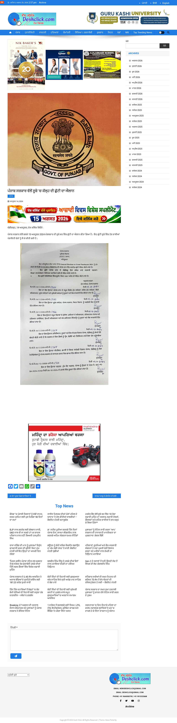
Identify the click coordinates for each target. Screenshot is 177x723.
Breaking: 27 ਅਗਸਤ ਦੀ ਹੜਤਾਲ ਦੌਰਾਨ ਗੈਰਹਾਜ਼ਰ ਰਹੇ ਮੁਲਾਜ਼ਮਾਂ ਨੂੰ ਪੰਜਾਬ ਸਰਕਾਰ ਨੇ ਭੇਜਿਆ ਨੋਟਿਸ (25, 608)
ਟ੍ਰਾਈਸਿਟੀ (30, 32)
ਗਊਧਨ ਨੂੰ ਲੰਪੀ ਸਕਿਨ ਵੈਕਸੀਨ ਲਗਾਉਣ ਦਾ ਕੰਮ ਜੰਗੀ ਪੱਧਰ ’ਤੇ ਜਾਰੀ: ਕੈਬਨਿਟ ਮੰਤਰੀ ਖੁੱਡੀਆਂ (63, 548)
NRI (127, 32)
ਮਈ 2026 (136, 77)
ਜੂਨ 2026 (135, 72)
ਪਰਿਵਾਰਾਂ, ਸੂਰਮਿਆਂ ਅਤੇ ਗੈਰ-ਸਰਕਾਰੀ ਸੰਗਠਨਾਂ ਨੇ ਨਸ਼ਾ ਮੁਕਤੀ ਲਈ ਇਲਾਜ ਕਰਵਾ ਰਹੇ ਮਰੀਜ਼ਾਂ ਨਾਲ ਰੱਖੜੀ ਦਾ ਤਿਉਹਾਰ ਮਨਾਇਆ (101, 549)
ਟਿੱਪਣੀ (13, 627)
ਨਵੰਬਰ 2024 (137, 176)
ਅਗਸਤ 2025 (137, 127)
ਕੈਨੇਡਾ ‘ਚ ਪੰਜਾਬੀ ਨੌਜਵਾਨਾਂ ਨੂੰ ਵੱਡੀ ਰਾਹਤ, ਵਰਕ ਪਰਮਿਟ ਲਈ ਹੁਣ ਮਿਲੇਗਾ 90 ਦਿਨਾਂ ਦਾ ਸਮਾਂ (26, 517)
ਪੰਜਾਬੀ (144, 3)
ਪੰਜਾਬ (17, 32)
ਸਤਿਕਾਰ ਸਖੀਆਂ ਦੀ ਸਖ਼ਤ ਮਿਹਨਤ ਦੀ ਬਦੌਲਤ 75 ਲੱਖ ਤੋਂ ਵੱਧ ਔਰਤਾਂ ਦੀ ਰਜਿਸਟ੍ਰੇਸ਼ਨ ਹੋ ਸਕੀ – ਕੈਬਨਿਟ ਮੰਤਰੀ (100, 579)
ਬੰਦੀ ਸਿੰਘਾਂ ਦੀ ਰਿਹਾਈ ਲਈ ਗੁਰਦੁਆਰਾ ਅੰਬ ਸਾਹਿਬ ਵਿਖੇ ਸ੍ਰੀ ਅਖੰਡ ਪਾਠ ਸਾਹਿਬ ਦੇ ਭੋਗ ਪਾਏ (64, 579)
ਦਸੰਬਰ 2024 (137, 171)
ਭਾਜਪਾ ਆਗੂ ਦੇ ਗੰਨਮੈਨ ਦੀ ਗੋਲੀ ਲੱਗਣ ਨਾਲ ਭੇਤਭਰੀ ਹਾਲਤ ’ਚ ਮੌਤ (108, 496)
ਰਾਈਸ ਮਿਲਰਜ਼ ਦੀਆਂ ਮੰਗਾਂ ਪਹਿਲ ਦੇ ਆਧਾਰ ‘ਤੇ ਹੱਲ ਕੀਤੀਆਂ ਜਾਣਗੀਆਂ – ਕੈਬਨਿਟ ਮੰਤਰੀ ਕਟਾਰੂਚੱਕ (62, 517)
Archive (42, 2)
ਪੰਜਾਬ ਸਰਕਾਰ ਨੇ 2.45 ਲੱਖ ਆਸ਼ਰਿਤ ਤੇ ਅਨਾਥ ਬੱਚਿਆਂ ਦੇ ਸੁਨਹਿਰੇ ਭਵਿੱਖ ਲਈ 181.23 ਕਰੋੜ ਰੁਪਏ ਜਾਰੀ (25, 579)
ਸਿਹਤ (110, 32)
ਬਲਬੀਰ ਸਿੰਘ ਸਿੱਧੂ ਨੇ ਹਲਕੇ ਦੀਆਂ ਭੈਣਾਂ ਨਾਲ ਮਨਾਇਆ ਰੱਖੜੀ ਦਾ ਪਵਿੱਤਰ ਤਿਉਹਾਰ (62, 564)
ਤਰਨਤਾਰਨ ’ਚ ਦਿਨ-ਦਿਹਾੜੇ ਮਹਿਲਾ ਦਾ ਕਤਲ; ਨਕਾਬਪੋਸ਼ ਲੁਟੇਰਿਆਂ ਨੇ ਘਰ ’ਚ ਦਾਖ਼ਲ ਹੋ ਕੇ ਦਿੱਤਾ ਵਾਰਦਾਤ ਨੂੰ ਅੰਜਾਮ (100, 608)
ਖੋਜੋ (127, 41)
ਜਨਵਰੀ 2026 (137, 99)
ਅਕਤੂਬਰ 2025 (138, 116)
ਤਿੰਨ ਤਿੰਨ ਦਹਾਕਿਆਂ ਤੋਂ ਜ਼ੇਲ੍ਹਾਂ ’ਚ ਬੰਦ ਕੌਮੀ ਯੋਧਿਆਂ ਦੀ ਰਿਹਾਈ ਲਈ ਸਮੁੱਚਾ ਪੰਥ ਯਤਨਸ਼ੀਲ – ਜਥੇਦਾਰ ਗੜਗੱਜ (26, 592)
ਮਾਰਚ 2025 (136, 154)
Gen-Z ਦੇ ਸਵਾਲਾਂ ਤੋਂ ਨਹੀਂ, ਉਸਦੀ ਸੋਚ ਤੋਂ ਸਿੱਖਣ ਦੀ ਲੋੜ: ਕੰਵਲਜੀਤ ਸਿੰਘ (101, 562)
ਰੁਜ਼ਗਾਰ (100, 32)
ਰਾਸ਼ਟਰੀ (42, 32)
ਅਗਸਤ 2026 (137, 61)
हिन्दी (155, 3)
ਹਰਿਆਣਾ (55, 32)
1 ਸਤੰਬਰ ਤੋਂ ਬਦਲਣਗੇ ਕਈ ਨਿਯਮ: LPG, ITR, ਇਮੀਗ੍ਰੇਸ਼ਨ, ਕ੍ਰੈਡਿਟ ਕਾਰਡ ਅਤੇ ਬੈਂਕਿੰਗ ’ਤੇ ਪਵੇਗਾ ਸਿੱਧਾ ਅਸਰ (63, 608)
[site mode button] (161, 32)
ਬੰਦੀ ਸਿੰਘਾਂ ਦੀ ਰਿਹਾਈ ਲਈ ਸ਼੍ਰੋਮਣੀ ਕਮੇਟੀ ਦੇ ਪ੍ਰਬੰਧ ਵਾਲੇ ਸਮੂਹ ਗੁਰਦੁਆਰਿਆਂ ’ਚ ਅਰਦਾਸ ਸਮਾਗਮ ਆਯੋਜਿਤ (62, 593)
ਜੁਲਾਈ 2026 (137, 66)
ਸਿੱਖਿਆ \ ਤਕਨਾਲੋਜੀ (83, 32)
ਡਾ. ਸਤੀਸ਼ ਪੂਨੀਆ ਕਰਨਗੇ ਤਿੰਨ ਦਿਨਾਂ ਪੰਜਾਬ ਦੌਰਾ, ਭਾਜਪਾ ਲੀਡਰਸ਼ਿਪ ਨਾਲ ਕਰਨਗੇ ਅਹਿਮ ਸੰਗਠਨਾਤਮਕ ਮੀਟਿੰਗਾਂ (62, 532)
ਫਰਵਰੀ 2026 (137, 94)
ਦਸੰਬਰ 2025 (137, 105)
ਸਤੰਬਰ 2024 (137, 187)
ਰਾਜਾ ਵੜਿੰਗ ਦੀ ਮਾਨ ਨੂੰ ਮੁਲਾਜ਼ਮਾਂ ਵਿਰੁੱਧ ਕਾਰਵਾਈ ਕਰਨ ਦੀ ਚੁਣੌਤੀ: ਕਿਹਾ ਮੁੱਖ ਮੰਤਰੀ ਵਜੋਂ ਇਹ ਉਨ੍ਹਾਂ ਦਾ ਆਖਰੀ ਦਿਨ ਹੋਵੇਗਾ (25, 549)
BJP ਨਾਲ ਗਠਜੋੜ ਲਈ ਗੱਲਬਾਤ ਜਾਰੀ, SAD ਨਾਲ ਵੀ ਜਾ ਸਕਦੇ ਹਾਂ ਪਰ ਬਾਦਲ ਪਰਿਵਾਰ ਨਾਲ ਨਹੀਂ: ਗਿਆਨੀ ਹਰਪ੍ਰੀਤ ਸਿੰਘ (25, 534)
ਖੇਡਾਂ (119, 32)
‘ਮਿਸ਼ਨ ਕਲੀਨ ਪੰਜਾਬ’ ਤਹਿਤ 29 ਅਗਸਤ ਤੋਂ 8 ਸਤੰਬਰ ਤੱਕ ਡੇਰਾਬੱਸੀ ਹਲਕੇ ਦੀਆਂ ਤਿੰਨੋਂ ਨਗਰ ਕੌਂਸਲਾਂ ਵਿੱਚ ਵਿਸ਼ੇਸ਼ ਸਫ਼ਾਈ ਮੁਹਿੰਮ (26, 565)
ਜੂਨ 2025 (135, 138)
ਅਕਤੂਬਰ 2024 (138, 182)
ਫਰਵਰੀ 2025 (137, 160)
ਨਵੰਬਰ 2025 (137, 110)
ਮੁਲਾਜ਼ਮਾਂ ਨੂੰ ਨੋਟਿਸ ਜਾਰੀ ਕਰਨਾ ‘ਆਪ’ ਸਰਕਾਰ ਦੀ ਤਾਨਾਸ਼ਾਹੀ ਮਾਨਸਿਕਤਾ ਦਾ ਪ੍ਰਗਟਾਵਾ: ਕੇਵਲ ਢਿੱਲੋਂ (100, 532)
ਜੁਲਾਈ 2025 (137, 132)
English (165, 3)
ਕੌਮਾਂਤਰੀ (66, 32)
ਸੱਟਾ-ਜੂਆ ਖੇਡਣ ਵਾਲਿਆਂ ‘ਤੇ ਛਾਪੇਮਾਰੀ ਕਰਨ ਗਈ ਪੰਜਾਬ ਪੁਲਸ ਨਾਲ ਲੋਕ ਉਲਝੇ (23, 496)
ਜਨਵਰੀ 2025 (137, 165)
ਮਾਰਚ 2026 (136, 88)
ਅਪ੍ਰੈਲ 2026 (137, 83)
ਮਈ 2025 (136, 143)
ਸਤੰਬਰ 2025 (137, 121)
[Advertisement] (64, 404)
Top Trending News (142, 32)
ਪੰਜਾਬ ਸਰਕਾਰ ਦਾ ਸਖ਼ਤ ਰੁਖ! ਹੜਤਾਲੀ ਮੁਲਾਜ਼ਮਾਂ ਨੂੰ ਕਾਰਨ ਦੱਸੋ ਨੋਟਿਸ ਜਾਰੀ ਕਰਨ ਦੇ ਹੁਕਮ (102, 592)
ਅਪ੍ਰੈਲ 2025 (137, 149)
